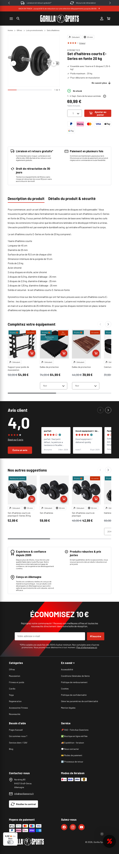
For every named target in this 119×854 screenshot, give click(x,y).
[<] (9, 3)
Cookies (65, 688)
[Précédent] (100, 324)
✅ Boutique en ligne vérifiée (74, 736)
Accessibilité (67, 669)
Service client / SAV (18, 742)
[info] (104, 96)
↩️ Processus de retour (72, 761)
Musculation (14, 676)
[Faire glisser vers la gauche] (13, 63)
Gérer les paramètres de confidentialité (79, 701)
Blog (11, 749)
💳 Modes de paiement (71, 755)
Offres (19, 30)
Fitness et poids (16, 682)
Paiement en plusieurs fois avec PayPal (86, 3)
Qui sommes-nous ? (18, 736)
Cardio (12, 688)
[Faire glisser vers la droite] (53, 63)
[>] (110, 3)
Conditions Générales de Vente (75, 676)
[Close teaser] (102, 833)
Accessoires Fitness (18, 707)
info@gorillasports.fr (24, 793)
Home (10, 30)
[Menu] (16, 834)
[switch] (10, 842)
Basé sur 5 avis (15, 439)
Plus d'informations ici (86, 647)
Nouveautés (14, 714)
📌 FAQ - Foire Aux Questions (74, 729)
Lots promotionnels (34, 30)
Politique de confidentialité (73, 695)
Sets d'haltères (53, 30)
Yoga (11, 695)
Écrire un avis (20, 450)
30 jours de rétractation (39, 3)
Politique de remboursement (74, 682)
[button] (18, 18)
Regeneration (15, 701)
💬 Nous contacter (70, 749)
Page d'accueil (16, 729)
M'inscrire (95, 636)
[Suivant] (108, 324)
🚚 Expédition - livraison (72, 742)
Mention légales (68, 707)
